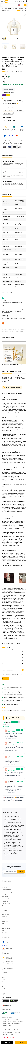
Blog (3, 930)
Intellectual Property (7, 892)
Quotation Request (6, 889)
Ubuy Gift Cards (6, 928)
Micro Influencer (6, 903)
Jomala (4, 979)
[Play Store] (14, 1001)
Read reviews (6, 726)
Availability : (5, 76)
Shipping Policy (5, 901)
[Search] (25, 5)
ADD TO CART (7, 1042)
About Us (4, 885)
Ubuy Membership (6, 905)
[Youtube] (8, 1037)
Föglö (3, 981)
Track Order (5, 896)
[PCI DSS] (5, 1013)
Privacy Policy (17, 1032)
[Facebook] (3, 1037)
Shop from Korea (6, 1023)
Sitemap (4, 894)
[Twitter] (11, 1037)
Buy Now (20, 143)
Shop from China (16, 1023)
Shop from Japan (7, 1021)
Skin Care (21, 8)
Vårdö (3, 986)
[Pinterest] (14, 1037)
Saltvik (3, 988)
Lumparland (5, 984)
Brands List (4, 916)
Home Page (4, 8)
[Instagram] (5, 1037)
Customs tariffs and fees (8, 899)
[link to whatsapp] (10, 39)
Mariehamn (4, 972)
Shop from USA (6, 1019)
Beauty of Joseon (6, 10)
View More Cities (6, 991)
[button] (17, 1)
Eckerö (3, 977)
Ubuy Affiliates (5, 933)
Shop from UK (14, 1019)
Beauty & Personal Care (13, 8)
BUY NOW (21, 1042)
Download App (5, 914)
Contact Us (4, 887)
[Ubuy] (6, 1)
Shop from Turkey (7, 1025)
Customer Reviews (6, 919)
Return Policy (5, 921)
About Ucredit (5, 926)
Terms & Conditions (7, 1032)
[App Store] (6, 1001)
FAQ (3, 923)
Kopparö (4, 975)
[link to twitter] (17, 39)
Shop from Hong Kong (17, 1021)
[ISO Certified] (15, 1013)
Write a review (5, 678)
